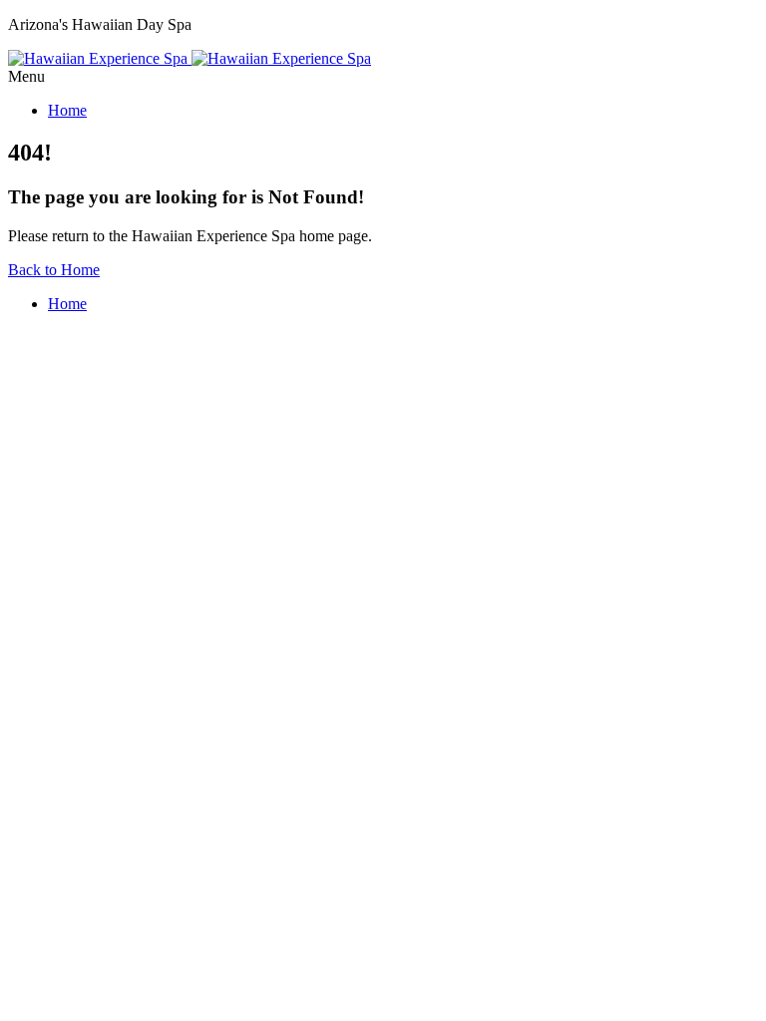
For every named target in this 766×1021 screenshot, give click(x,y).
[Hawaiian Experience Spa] (189, 58)
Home (67, 110)
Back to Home (54, 269)
